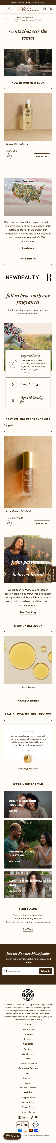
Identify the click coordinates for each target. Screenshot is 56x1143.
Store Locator (28, 1053)
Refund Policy (28, 1102)
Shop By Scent (28, 1029)
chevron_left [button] (7, 19)
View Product (42, 156)
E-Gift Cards (28, 1034)
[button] (28, 364)
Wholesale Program (28, 1087)
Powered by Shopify (43, 1135)
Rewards (28, 1039)
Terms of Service (28, 1111)
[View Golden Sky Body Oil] (28, 117)
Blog (28, 1058)
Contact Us (28, 1078)
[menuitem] (28, 1030)
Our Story (28, 1049)
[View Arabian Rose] (28, 472)
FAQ (28, 1073)
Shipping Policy (28, 1097)
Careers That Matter (28, 1063)
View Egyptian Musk (28, 768)
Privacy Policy (28, 1107)
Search (28, 1082)
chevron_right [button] (49, 19)
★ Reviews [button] (53, 574)
